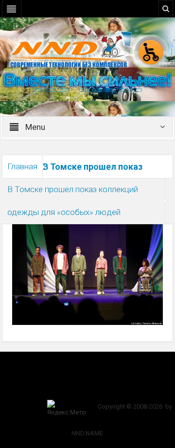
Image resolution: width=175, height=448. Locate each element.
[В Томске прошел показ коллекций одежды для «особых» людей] (87, 274)
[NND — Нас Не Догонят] (87, 50)
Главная (22, 166)
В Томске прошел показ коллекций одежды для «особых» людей (72, 200)
